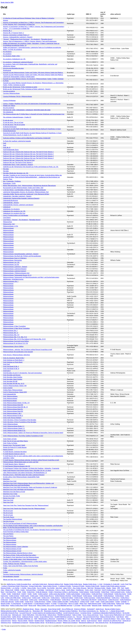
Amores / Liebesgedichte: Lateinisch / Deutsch (17, 37)
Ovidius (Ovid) (84, 601)
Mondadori (77, 619)
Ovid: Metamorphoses (10, 398)
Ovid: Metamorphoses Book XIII (13, 405)
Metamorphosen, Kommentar (12, 260)
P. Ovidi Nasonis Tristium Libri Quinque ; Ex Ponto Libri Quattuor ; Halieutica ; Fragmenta (31, 468)
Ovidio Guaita (24, 596)
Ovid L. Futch (89, 590)
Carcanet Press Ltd (25, 613)
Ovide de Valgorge (41, 592)
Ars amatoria (7, 54)
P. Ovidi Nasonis (16, 603)
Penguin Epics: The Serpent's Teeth (14, 445)
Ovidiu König (24, 600)
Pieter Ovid (83, 603)
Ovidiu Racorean (113, 600)
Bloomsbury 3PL (38, 611)
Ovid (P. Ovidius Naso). (109, 590)
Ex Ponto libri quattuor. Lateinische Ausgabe (17, 141)
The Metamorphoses (9, 538)
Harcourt (79, 617)
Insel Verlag (120, 617)
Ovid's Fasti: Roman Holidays (12, 418)
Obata (114, 588)
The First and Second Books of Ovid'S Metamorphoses (20, 523)
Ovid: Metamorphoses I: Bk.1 (12, 413)
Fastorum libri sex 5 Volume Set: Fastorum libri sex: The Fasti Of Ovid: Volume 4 (28, 158)
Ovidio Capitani (43, 594)
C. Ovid (100, 584)
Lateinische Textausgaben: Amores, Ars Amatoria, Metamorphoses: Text (26, 192)
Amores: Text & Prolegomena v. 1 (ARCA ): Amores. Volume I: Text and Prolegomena (29, 41)
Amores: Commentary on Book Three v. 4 (16, 35)
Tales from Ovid (8, 500)
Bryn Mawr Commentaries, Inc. (89, 611)
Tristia (5, 568)
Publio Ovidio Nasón (108, 603)
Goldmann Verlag (27, 617)
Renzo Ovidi (32, 605)
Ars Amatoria (7, 52)
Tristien (5, 572)
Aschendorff (91, 609)
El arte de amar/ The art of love (13, 122)
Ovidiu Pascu (76, 600)
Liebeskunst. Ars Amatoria (11, 209)
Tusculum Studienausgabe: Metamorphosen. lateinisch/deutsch (23, 574)
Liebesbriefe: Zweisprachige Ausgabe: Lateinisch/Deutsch (21, 198)
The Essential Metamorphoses (12, 519)
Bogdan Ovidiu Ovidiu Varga (73, 584)
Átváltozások (7, 70)
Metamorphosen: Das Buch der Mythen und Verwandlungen (22, 256)
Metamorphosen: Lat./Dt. (11, 264)
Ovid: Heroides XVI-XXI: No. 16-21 (13, 383)
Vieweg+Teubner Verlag (36, 622)
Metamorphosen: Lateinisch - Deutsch (15, 267)
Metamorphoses (8, 283)
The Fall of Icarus (8, 521)
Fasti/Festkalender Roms (11, 150)
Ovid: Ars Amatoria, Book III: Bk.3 (13, 358)
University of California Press (112, 621)
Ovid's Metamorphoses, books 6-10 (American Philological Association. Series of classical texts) (33, 433)
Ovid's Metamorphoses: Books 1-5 (14, 428)
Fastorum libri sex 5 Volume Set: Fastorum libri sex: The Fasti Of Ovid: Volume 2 (28, 154)
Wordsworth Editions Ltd (86, 622)
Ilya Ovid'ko (51, 588)
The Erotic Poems (8, 517)
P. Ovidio (54, 603)
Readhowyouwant (51, 621)
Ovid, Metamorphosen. (10, 396)
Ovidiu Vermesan (39, 601)
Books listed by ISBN (7, 2)
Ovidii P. (23, 594)
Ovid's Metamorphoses (10, 424)
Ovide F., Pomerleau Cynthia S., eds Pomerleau (63, 592)
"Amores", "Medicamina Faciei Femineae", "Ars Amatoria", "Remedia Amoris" (28, 39)
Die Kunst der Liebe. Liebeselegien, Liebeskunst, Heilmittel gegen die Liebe (26, 110)
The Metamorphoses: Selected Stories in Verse (17, 553)
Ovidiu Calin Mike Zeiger (13, 598)
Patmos (14, 621)
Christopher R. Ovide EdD (111, 584)
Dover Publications (28, 615)
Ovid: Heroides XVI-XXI (10, 381)
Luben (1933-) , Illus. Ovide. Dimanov (74, 588)
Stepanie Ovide (96, 605)
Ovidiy (92, 601)
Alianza (37, 609)
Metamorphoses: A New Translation (14, 326)
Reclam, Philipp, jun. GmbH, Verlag (69, 621)
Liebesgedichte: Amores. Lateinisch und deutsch (18, 205)
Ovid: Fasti (6, 364)
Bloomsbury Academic (51, 611)
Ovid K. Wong (70, 590)
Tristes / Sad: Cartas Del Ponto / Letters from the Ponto (20, 566)
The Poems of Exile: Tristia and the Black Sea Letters (19, 555)
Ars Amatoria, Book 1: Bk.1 (11, 56)
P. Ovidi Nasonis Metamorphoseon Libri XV (16, 466)
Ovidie (4, 594)
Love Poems (7, 217)
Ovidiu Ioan (4, 600)
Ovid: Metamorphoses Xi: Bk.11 (13, 415)
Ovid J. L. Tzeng (60, 590)
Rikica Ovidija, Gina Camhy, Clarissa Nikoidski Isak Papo (54, 605)
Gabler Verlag (16, 617)
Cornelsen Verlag (85, 613)
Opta (2, 590)
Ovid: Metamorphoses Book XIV (13, 411)
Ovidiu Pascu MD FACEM (88, 600)
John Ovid (59, 588)
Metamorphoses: (8, 290)
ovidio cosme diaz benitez (57, 594)
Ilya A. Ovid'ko (41, 588)
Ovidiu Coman (26, 598)
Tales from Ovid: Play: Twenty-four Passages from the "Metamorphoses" (26, 505)
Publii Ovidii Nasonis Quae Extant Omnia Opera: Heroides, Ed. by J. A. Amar (27, 470)
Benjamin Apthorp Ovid (55, 584)
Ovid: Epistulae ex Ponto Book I (13, 362)
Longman (70, 619)
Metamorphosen (8, 228)
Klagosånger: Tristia (9, 183)
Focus (101, 615)
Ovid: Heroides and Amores (11, 375)
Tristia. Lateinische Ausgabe (12, 570)
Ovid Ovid (97, 590)
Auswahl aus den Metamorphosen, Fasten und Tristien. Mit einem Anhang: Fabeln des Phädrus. (33, 72)
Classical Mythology (9, 100)
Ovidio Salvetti (97, 596)
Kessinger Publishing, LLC (25, 619)
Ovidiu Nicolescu (44, 600)
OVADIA (16, 590)
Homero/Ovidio (6, 588)
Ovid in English (7, 388)
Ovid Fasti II (7, 371)
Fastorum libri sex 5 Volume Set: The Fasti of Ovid (18, 160)
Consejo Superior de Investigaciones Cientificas (47, 613)
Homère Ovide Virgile (92, 586)
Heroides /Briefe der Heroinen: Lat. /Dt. (15, 173)
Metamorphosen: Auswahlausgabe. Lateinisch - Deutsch (20, 254)
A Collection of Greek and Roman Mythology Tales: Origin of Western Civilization (28, 18)
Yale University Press (101, 622)
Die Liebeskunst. (8, 112)
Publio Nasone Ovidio (94, 603)
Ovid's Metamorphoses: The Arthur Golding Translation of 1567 (23, 436)
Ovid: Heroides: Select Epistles (12, 377)
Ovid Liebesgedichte (9, 394)
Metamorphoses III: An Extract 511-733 (15, 343)
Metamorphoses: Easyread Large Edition (16, 341)
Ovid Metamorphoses (10, 401)
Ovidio (30, 594)
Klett (35, 619)
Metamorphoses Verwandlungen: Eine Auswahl (18, 352)
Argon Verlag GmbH (54, 609)
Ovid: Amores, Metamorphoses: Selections (16, 355)
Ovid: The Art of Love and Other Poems (15, 441)
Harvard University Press (91, 617)
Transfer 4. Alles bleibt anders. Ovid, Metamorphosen (20, 559)
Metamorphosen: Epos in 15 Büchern (14, 258)
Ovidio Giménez (14, 596)
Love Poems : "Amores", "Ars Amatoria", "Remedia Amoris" (22, 220)
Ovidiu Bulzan (119, 596)
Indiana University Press (107, 617)
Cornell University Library (71, 613)
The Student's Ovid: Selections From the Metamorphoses (21, 557)
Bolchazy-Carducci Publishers (68, 611)
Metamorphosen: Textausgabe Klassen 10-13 (17, 275)
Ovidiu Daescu (55, 598)
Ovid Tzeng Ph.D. (11, 592)
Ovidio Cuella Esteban (73, 594)
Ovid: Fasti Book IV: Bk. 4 (11, 366)
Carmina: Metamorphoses (11, 93)
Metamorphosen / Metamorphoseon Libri (16, 273)
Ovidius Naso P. (74, 601)
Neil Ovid (90, 588)
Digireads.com (16, 615)
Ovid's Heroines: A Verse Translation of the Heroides (19, 420)
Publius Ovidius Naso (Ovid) (18, 605)
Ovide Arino (31, 592)
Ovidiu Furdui (78, 598)
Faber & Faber (76, 615)
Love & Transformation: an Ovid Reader (15, 215)
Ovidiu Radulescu (125, 600)
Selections (6, 479)
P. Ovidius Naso (62, 603)
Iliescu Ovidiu (31, 588)
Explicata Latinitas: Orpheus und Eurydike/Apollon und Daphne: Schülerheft (26, 138)
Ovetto (22, 590)
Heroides (6, 171)
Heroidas (6, 169)
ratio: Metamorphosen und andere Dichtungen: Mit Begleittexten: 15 (25, 473)
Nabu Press (86, 619)
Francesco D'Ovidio (78, 586)
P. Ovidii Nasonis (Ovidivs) (42, 603)
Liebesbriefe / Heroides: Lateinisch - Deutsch (17, 196)
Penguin (30, 621)
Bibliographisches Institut (9, 611)
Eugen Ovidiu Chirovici (50, 586)
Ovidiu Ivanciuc (14, 600)
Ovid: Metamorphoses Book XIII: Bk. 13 (15, 407)
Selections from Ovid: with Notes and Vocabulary (18, 489)
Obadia (108, 588)
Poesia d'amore (8, 449)
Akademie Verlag (28, 609)
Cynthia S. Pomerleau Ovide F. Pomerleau (15, 586)
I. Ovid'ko (23, 588)
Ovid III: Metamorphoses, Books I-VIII (14, 386)
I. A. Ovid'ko (15, 588)
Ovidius (48, 601)
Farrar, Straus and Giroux (90, 615)
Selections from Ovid (9, 481)
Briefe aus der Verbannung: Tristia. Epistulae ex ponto (20, 87)
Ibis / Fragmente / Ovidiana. (12, 181)
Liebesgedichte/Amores (10, 200)
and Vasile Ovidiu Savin (39, 584)
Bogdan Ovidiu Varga (89, 584)
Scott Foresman (92, 621)
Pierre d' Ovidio (73, 603)
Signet (100, 621)
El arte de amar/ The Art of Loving (14, 124)
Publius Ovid (120, 603)
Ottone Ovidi (9, 590)
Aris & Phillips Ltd (67, 609)
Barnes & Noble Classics (112, 609)
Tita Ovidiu (117, 605)
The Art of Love (8, 511)
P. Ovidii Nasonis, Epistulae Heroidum (15, 452)
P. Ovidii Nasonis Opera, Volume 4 (14, 464)
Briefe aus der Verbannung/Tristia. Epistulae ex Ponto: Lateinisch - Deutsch (26, 89)
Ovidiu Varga (29, 601)
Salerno (83, 621)
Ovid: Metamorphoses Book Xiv (13, 409)
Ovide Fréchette (95, 592)
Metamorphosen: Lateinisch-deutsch (14, 271)
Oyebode (124, 601)
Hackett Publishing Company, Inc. (65, 617)
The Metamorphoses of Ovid (12, 549)
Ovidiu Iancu (115, 598)
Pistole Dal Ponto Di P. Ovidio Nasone (14, 447)
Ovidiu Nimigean (55, 600)
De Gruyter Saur (6, 615)
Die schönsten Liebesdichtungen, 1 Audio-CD (17, 117)
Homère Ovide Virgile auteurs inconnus (112, 586)
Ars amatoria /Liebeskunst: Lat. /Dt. (14, 59)
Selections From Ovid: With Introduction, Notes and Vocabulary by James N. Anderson (30, 487)
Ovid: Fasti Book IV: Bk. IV (11, 368)
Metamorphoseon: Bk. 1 (10, 281)
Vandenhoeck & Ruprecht (20, 622)
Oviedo (117, 601)
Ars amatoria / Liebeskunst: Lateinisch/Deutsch (18, 62)
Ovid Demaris (49, 590)
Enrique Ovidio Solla (35, 586)
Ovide (19, 592)
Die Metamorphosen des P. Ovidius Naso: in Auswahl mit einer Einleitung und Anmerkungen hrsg (33, 114)
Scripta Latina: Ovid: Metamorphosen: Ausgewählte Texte (21, 477)
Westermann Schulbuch (70, 622)
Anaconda (44, 609)
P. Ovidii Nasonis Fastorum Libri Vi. (14, 454)
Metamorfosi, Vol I (9, 224)
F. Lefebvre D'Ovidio (64, 586)
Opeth (127, 588)
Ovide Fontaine (84, 592)
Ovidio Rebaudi (77, 596)
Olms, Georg (121, 619)
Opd (122, 588)
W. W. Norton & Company (54, 622)
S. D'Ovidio (77, 605)
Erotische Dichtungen (10, 127)
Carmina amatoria (9, 91)
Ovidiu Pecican (102, 600)
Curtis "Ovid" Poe (126, 584)
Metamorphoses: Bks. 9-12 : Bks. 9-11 (15, 337)
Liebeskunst (6, 207)
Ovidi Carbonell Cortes (117, 592)
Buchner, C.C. (104, 611)
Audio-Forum (100, 609)
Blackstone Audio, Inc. (25, 611)
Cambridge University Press (9, 613)
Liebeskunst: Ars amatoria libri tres (14, 213)
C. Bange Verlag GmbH (117, 611)
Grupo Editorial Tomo (46, 617)
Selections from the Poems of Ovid (14, 492)
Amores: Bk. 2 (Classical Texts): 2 (13, 33)
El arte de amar (8, 120)
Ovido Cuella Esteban (107, 601)
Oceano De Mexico (109, 619)
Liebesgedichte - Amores (11, 203)
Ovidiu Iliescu (125, 598)
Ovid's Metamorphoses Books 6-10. (14, 430)
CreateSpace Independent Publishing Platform (106, 613)
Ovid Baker (40, 590)
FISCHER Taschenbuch (64, 615)
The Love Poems (8, 534)
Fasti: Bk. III (6, 147)
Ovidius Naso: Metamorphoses (12, 390)
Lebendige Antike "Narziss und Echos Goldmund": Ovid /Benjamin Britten (26, 194)
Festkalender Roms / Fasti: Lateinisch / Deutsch (18, 164)
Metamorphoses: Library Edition (13, 346)
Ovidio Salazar (87, 596)
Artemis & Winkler (80, 609)
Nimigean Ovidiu (100, 588)
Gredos (36, 617)
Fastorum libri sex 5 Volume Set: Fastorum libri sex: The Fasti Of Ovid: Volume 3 (28, 156)
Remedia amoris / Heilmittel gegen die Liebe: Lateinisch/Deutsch (23, 475)
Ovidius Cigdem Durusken (60, 601)
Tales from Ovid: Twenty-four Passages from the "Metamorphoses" (24, 508)
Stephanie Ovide (108, 605)
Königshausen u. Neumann (46, 619)
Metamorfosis (7, 222)
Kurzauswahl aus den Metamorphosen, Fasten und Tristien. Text (23, 188)
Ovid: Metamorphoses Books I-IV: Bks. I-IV (16, 403)
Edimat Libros (52, 615)
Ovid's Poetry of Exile (10, 439)
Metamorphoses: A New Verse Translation (16, 328)
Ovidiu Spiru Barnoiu (7, 601)
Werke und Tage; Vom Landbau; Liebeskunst (17, 579)
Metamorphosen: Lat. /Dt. (11, 262)
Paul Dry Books (22, 621)
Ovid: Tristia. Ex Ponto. (10, 443)
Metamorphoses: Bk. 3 (10, 330)
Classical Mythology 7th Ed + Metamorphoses (17, 96)
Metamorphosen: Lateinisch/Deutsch (14, 269)
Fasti (4, 143)
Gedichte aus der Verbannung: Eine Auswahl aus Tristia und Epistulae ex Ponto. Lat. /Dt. (30, 167)
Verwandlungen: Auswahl (11, 576)
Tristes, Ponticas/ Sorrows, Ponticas (14, 564)
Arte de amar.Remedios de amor (13, 68)
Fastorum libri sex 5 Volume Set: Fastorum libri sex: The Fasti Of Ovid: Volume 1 (28, 152)
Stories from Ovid (8, 498)
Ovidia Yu (129, 592)
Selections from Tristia (10, 494)
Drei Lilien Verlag (40, 615)
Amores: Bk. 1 (7, 31)
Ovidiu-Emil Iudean (67, 598)
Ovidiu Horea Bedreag (103, 598)
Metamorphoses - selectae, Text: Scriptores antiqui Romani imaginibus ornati (27, 349)
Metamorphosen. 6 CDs (10, 226)
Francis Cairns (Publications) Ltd (114, 615)
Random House (39, 621)
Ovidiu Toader (19, 601)
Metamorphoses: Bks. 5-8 (11, 335)
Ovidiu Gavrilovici (89, 598)
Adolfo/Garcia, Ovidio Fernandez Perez (19, 584)
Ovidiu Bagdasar (109, 596)
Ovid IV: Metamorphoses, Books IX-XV (15, 392)
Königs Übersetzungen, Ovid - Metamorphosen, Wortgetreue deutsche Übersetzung (29, 185)
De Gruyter (126, 613)
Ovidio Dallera (85, 594)
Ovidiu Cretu (46, 598)
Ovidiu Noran (66, 600)
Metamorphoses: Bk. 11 (10, 333)
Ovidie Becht (16, 594)
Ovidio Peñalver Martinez (63, 596)
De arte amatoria (8, 108)
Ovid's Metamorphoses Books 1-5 (13, 426)
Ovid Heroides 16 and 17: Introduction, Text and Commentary (22, 373)
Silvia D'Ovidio (86, 605)
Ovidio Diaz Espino (120, 594)
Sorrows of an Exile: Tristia (11, 496)
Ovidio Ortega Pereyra (46, 596)
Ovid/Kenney (80, 590)
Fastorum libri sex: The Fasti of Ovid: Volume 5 (18, 162)
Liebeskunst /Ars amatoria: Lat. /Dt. (14, 211)
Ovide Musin (105, 592)
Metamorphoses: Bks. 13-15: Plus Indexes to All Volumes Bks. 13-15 (24, 339)
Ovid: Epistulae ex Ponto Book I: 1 (13, 360)
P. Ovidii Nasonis (27, 603)
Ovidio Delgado (108, 594)
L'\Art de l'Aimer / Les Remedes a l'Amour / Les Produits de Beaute (24, 190)
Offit (118, 588)
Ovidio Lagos (34, 596)
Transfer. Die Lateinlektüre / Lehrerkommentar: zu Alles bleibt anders (25, 561)
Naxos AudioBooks (96, 619)
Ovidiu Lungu (33, 600)
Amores (5, 20)
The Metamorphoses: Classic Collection (15, 546)
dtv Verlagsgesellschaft (117, 622)
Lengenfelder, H (61, 619)
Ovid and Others (31, 590)
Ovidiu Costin (36, 598)
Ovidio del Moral (97, 594)
